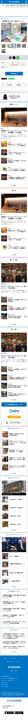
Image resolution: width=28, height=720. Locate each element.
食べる (7, 5)
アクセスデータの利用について (8, 680)
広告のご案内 (5, 684)
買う (18, 5)
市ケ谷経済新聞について (7, 676)
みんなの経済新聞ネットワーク (14, 701)
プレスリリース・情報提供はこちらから (10, 678)
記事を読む (14, 73)
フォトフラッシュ (5, 18)
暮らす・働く (22, 5)
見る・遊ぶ (13, 5)
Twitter (16, 670)
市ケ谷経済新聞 (14, 2)
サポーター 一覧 (14, 417)
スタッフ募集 (5, 686)
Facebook (12, 670)
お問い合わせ (5, 682)
